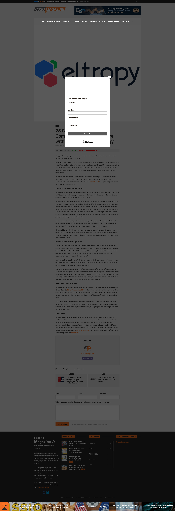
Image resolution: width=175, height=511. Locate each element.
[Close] (109, 77)
